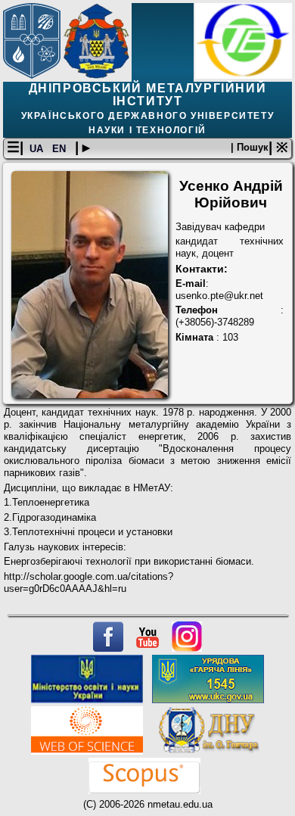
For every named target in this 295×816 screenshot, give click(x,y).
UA (38, 148)
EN (60, 148)
